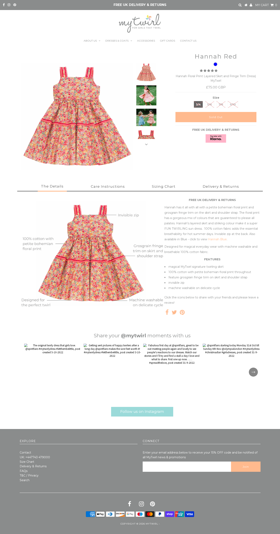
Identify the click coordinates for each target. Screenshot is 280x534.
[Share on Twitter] (174, 313)
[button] (209, 70)
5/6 (209, 104)
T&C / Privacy (29, 475)
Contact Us (188, 40)
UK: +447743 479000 (35, 457)
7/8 (221, 104)
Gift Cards (167, 40)
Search (25, 480)
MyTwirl (152, 523)
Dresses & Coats (117, 40)
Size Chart (27, 462)
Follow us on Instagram (142, 411)
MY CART (266, 5)
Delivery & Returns (221, 186)
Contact (25, 452)
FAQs (23, 471)
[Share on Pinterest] (182, 313)
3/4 (198, 104)
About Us (90, 40)
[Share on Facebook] (167, 313)
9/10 (233, 104)
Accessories (146, 40)
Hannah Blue (217, 239)
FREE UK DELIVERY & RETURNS (140, 5)
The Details (52, 186)
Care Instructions (108, 186)
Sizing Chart (163, 186)
